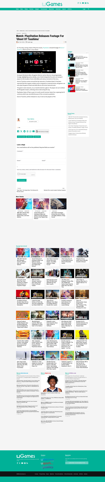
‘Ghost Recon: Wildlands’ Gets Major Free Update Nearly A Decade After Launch (52, 303)
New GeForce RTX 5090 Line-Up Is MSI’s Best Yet (82, 58)
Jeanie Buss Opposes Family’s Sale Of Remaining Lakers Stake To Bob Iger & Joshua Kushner (52, 412)
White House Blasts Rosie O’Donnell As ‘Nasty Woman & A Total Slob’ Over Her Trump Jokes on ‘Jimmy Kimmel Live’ (28, 386)
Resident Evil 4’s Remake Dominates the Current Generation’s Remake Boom (82, 324)
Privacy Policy (42, 474)
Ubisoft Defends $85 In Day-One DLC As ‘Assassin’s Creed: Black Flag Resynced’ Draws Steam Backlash (82, 364)
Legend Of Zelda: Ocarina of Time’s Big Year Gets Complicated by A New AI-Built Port (37, 303)
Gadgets (37, 9)
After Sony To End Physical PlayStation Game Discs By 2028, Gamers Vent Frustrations (22, 364)
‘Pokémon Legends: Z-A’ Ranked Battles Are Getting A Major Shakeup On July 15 (67, 364)
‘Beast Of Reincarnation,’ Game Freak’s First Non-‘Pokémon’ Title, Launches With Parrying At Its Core (81, 304)
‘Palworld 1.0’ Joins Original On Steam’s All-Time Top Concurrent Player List (38, 364)
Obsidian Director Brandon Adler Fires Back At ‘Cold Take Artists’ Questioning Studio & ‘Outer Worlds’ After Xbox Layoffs (52, 365)
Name (19, 160)
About (47, 474)
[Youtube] (83, 3)
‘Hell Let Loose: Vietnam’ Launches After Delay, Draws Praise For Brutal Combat (36, 282)
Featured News (20, 211)
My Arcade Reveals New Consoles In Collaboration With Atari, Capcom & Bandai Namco (81, 74)
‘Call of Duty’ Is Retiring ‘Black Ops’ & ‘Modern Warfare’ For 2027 (81, 282)
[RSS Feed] (88, 3)
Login (84, 9)
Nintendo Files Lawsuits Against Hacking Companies (55, 189)
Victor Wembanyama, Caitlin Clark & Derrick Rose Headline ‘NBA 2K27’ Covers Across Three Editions (52, 343)
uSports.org (48, 373)
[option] (78, 58)
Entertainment (44, 9)
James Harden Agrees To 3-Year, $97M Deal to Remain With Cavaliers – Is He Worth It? (52, 398)
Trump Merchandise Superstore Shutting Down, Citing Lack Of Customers (75, 387)
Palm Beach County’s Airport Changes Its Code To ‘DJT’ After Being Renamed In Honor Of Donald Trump (27, 407)
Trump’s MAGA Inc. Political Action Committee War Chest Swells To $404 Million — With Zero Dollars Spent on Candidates (76, 392)
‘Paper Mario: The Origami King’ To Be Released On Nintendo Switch (27, 190)
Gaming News (18, 33)
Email (44, 160)
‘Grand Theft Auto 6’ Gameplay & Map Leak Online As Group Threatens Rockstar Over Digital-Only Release (41, 215)
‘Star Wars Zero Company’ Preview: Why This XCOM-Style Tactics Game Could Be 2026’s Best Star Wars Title (67, 283)
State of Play (37, 136)
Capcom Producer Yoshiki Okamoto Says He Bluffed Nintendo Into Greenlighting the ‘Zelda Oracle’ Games (22, 324)
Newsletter (51, 9)
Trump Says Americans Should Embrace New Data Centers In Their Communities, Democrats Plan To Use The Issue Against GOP (76, 408)
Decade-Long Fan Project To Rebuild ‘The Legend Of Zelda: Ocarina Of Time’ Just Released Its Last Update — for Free (67, 344)
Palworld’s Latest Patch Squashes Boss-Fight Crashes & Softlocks (52, 324)
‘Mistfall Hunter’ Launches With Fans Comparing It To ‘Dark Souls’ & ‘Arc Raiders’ (37, 324)
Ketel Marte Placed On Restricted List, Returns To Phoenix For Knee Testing (52, 407)
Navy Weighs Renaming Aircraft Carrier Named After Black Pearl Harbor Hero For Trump (76, 397)
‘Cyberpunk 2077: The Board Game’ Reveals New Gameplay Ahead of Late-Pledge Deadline (81, 343)
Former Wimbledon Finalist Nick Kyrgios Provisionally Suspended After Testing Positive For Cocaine (51, 417)
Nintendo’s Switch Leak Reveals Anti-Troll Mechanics (82, 90)
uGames (85, 474)
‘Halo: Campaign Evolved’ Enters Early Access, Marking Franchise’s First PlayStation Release (37, 343)
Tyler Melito (22, 42)
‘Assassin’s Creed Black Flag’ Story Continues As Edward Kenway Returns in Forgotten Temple (22, 282)
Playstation (30, 136)
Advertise (52, 474)
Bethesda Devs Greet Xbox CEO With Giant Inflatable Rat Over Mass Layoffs (52, 282)
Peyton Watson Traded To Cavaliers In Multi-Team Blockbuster (50, 393)
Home (17, 9)
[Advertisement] (52, 20)
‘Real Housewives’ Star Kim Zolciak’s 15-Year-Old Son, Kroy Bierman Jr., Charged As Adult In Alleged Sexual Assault (28, 381)
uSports (64, 9)
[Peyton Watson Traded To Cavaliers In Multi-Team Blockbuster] (52, 383)
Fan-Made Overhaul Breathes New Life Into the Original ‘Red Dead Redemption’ (22, 303)
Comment (20, 151)
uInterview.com (24, 373)
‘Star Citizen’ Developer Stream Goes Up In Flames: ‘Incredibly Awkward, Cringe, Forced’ (58, 215)
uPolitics (70, 9)
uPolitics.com (72, 373)
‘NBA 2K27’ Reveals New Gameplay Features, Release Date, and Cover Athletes (23, 215)
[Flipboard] (85, 3)
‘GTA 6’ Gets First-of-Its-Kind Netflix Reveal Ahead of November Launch (77, 130)
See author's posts (33, 121)
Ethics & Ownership (68, 474)
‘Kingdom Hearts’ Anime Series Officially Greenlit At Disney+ (77, 134)
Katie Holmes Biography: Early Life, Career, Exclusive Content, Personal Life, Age (27, 402)
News (21, 9)
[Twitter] (80, 3)
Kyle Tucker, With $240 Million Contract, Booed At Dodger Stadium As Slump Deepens (52, 421)
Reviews (31, 9)
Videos (26, 9)
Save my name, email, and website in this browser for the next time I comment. (39, 169)
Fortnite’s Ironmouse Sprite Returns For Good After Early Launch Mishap (66, 303)
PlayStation (46, 48)
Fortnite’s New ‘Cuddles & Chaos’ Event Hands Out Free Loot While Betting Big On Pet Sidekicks (23, 343)
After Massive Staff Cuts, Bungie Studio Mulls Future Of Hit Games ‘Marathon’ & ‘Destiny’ (66, 324)
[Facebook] (78, 3)
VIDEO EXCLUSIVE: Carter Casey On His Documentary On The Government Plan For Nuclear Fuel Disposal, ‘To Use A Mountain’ (28, 391)
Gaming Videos (24, 33)
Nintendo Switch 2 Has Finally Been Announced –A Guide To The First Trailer (82, 66)
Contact (36, 474)
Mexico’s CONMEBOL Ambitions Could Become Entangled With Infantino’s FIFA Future (52, 403)
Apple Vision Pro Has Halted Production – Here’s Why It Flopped (81, 82)
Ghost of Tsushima (21, 136)
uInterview (58, 9)
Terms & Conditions (59, 474)
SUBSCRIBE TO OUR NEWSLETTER (77, 462)
